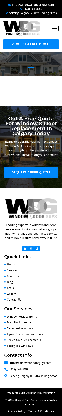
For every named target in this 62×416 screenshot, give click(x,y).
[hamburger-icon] (55, 28)
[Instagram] (31, 248)
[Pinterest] (37, 248)
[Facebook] (25, 248)
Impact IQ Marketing (42, 392)
